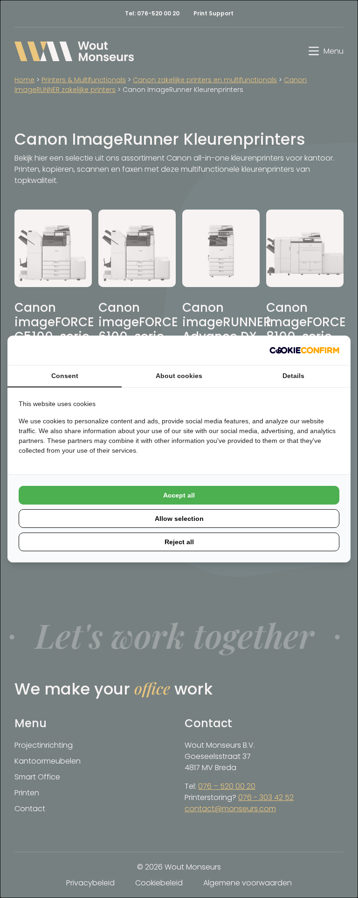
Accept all (179, 495)
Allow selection (179, 518)
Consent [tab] (64, 375)
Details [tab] (293, 375)
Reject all (179, 542)
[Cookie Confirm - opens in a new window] (304, 350)
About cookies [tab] (179, 375)
